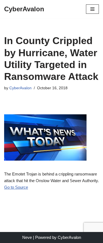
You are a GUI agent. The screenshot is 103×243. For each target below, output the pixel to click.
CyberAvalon (20, 88)
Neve (27, 237)
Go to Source (16, 187)
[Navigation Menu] (92, 9)
